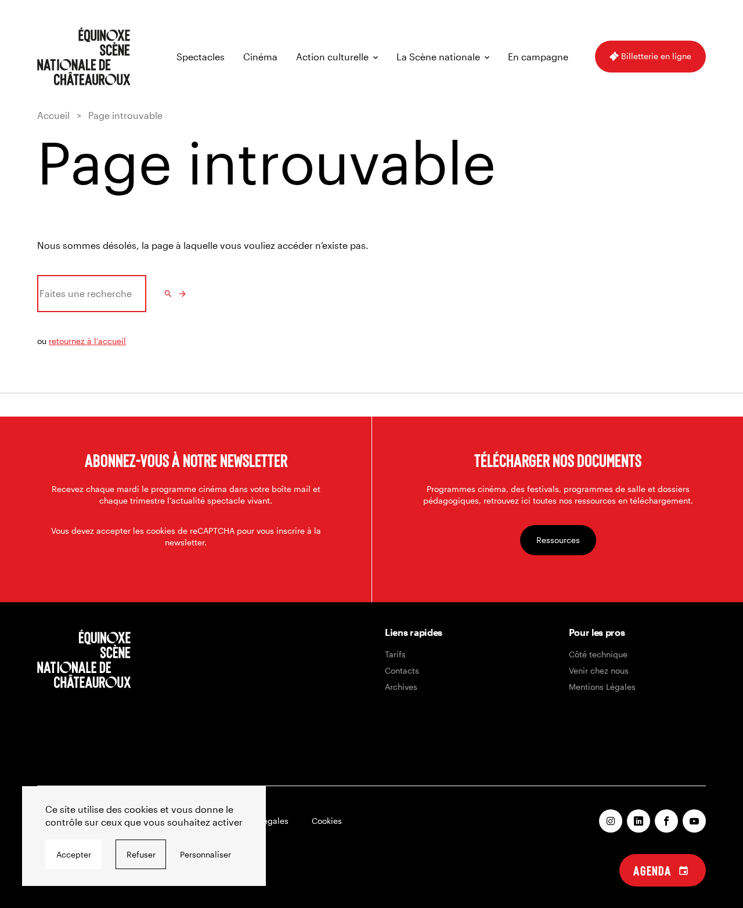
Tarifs (395, 654)
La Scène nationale (438, 56)
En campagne (538, 56)
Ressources (558, 540)
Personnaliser (205, 854)
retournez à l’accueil (87, 341)
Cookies (327, 821)
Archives (401, 687)
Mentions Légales (602, 687)
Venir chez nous (599, 670)
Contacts (402, 670)
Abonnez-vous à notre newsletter (186, 460)
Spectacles (200, 56)
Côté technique (598, 654)
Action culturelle (332, 56)
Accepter (73, 854)
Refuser (141, 854)
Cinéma (260, 56)
